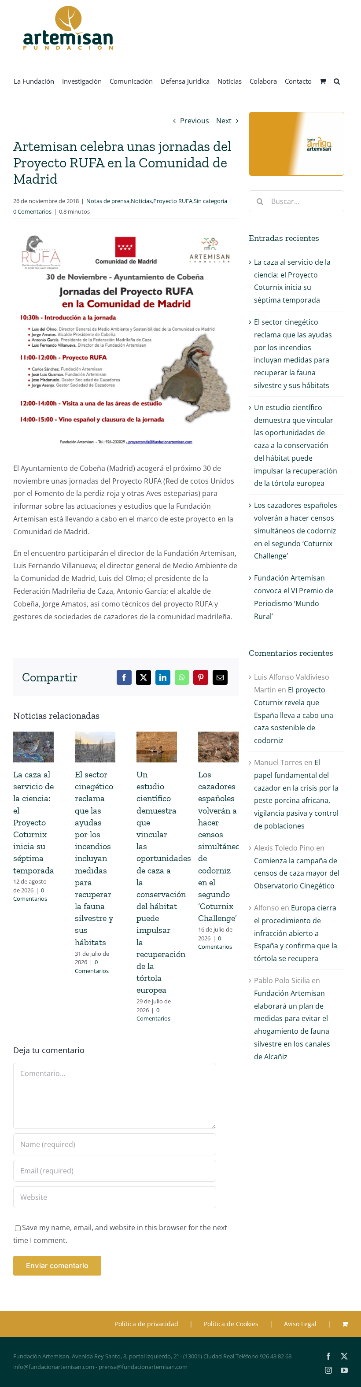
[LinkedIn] (163, 677)
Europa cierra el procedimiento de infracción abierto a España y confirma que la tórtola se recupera (295, 933)
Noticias (141, 201)
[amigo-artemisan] (296, 116)
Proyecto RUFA (172, 201)
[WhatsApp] (182, 677)
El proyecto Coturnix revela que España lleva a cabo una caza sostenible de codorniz (293, 715)
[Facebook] (124, 677)
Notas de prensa (107, 201)
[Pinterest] (200, 677)
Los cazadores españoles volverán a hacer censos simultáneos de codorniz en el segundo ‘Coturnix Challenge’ (221, 846)
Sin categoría (210, 201)
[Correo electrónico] (220, 677)
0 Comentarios (32, 211)
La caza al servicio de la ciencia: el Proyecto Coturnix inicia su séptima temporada (33, 822)
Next (224, 121)
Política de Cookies (231, 1324)
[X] (143, 677)
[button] (337, 80)
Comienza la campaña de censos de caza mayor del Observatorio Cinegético (296, 873)
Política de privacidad (146, 1324)
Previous (194, 121)
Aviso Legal (300, 1324)
